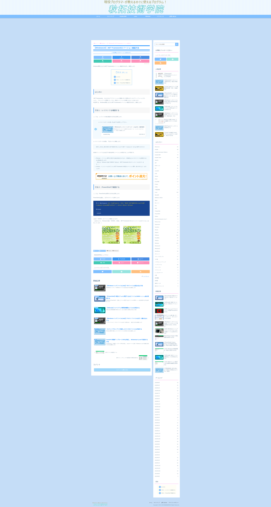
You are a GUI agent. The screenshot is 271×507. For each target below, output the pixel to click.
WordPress (166, 251)
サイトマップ (157, 502)
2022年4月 (166, 454)
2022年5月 (166, 452)
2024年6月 (166, 396)
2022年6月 (166, 449)
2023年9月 (166, 409)
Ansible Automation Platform (166, 152)
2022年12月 (166, 433)
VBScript (166, 235)
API (166, 162)
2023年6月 (166, 417)
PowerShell (166, 213)
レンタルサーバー (166, 272)
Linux (166, 192)
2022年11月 (166, 436)
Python (166, 216)
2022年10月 (166, 438)
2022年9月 (166, 441)
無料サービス (166, 283)
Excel (166, 178)
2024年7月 (166, 393)
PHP (166, 208)
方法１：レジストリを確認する (123, 79)
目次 (119, 72)
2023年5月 (166, 420)
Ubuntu (166, 229)
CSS (166, 173)
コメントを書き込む (122, 370)
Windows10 (103, 250)
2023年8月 (166, 412)
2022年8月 (166, 444)
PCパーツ (166, 203)
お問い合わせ (164, 502)
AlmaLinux (166, 146)
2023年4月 (166, 422)
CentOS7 (166, 170)
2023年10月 (166, 406)
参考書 (166, 280)
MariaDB (166, 195)
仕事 (166, 275)
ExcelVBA (166, 181)
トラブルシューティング (166, 261)
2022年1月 (166, 462)
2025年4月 (166, 385)
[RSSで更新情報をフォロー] (140, 271)
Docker (166, 176)
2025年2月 (166, 388)
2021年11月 (166, 468)
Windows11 (166, 248)
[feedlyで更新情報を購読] (121, 271)
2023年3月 (166, 425)
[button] (176, 44)
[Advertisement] (135, 29)
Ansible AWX (166, 154)
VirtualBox (166, 237)
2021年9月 (166, 473)
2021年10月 (166, 470)
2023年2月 (166, 428)
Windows (96, 250)
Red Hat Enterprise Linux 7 (166, 219)
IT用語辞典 (166, 189)
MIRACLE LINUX (166, 197)
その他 (166, 259)
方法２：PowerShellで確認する (123, 82)
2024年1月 (166, 401)
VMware (166, 240)
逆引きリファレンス (166, 286)
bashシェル (166, 165)
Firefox (166, 184)
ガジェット (166, 253)
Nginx (166, 200)
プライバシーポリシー (173, 502)
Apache (166, 160)
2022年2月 (166, 460)
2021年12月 (166, 465)
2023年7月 (166, 414)
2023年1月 (166, 430)
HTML (166, 187)
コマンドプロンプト (166, 256)
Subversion (166, 224)
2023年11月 (166, 404)
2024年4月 (166, 398)
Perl (166, 205)
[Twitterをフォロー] (102, 271)
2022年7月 (166, 446)
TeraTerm (166, 227)
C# (166, 168)
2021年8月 (166, 476)
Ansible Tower (166, 157)
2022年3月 (166, 457)
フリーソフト (166, 267)
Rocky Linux (166, 221)
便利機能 (166, 278)
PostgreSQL (166, 211)
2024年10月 (166, 390)
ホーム (150, 502)
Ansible (166, 149)
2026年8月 (166, 382)
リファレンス (166, 270)
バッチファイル (166, 264)
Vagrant (166, 232)
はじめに (118, 76)
